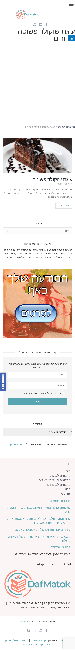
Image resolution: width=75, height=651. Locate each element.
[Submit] (7, 231)
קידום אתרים (38, 640)
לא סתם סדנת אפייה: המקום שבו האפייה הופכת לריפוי (39, 509)
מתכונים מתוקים (66, 127)
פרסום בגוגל (20, 640)
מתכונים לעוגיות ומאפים (55, 480)
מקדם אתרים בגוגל (33, 644)
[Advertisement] (37, 84)
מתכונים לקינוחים (59, 484)
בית (68, 471)
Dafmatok (25, 621)
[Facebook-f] (46, 24)
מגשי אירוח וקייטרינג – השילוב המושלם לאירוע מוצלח (39, 539)
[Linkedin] (40, 24)
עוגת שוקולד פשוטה (52, 179)
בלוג (68, 489)
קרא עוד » (64, 205)
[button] (71, 6)
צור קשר (65, 494)
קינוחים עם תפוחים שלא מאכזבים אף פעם (43, 530)
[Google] (28, 630)
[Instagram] (34, 24)
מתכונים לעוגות (60, 475)
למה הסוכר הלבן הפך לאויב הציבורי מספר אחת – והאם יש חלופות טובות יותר (39, 520)
